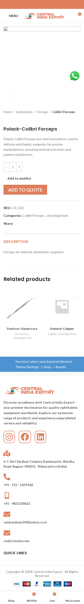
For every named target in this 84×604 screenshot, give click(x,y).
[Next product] (78, 119)
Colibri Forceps (63, 112)
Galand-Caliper (62, 329)
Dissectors (22, 334)
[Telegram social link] (54, 4)
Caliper (52, 334)
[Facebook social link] (30, 4)
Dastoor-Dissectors (22, 329)
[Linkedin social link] (48, 4)
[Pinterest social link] (42, 4)
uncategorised (57, 215)
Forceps (43, 112)
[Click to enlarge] (11, 95)
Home (8, 112)
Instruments (24, 112)
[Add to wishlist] (34, 294)
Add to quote (25, 189)
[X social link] (36, 4)
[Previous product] (68, 119)
